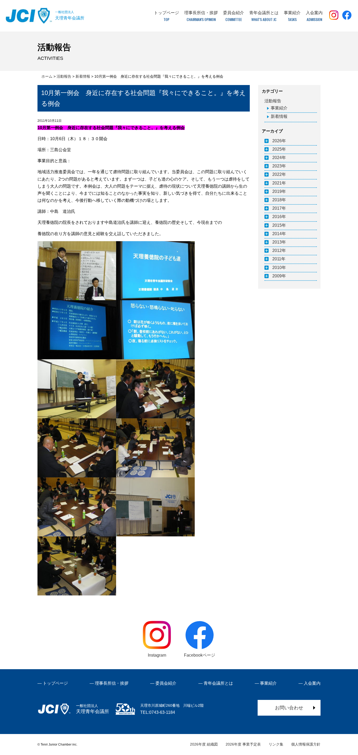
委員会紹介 (165, 683)
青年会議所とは (218, 683)
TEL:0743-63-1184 (157, 712)
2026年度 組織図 (204, 744)
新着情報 (279, 116)
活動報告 (272, 101)
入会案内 (312, 683)
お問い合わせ (289, 707)
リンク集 (276, 744)
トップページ (55, 683)
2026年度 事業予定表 (243, 744)
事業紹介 (279, 108)
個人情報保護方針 (306, 744)
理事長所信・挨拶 (111, 683)
